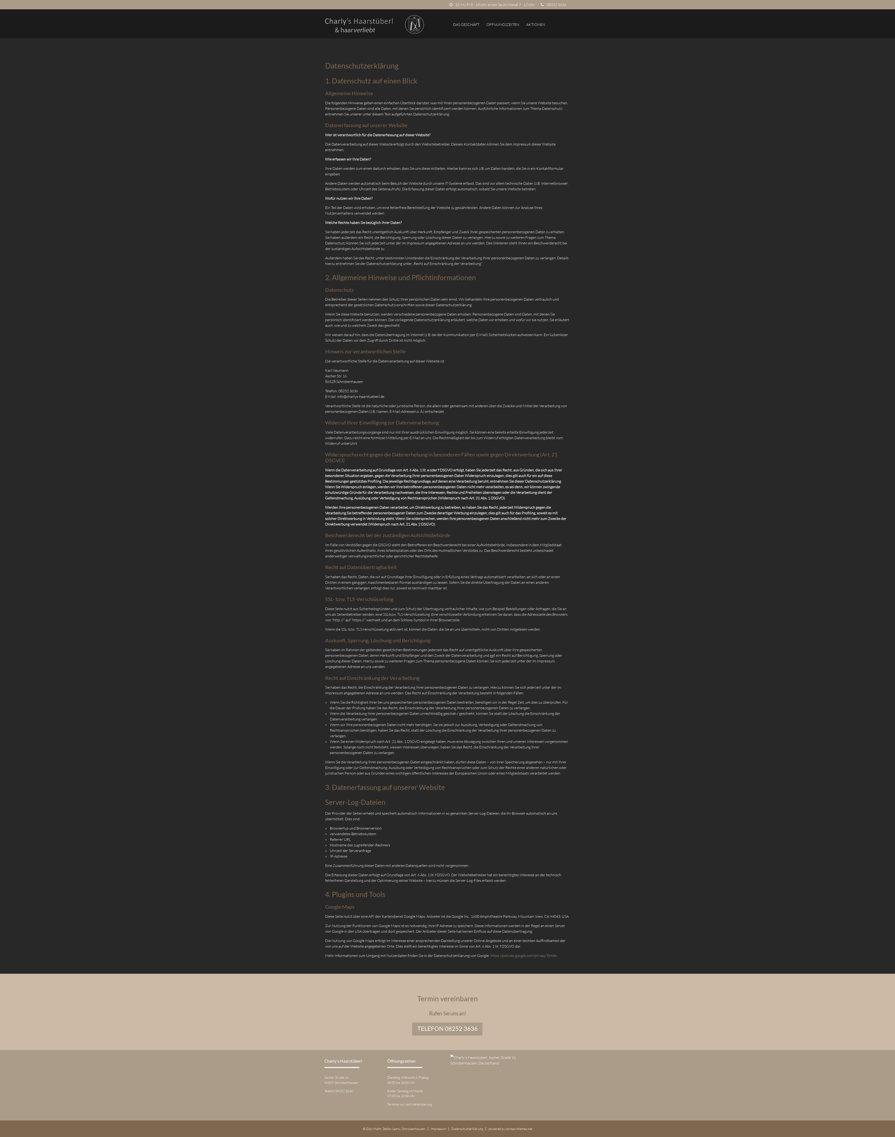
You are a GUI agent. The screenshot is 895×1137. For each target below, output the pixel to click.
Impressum (438, 1129)
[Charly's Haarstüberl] (374, 24)
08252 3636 (556, 4)
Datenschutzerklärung (467, 1129)
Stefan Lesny (391, 1129)
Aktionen (535, 24)
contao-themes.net (519, 1129)
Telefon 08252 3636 (447, 1028)
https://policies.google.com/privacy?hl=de (523, 955)
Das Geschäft (466, 24)
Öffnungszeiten (502, 24)
